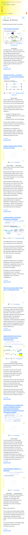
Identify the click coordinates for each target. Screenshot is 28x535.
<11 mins (6, 397)
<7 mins (6, 67)
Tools (23, 238)
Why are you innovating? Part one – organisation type (13, 289)
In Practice (19, 43)
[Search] (23, 18)
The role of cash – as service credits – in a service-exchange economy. (13, 76)
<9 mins (6, 138)
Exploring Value (20, 93)
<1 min (6, 529)
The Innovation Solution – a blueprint (12, 469)
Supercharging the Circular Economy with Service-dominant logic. (12, 337)
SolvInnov (6, 13)
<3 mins (6, 209)
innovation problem (18, 2)
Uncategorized (14, 45)
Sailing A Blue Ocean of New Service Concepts (12, 147)
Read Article (6, 69)
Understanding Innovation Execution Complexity (12, 218)
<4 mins (6, 328)
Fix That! (7, 3)
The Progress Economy (11, 29)
